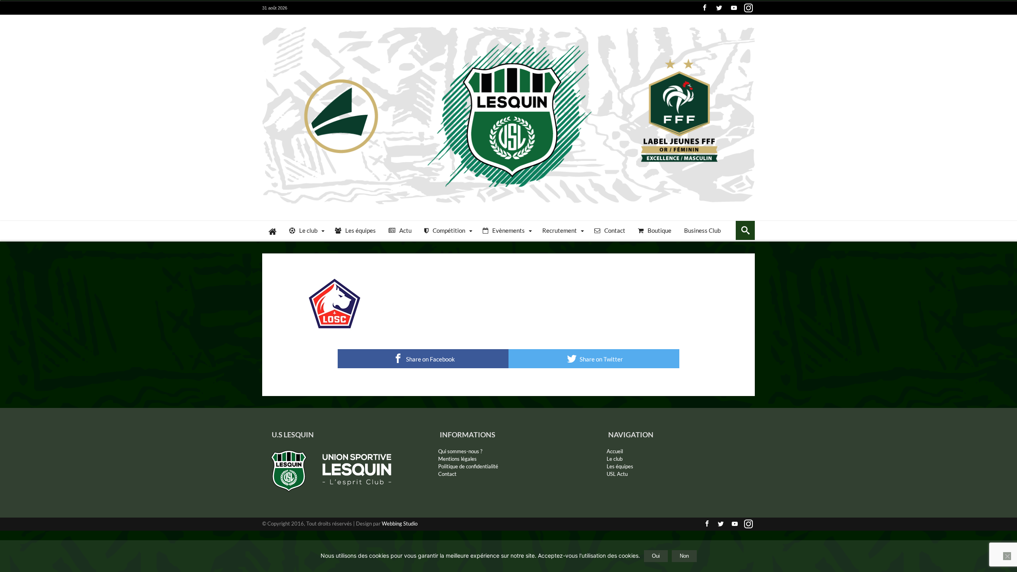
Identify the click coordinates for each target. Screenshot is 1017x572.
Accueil (615, 451)
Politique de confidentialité (468, 466)
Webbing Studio (400, 523)
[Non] (1007, 556)
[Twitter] (719, 8)
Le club (615, 459)
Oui (656, 556)
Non (684, 556)
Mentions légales (457, 459)
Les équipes (620, 466)
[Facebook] (704, 8)
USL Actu (617, 474)
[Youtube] (733, 8)
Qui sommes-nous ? (460, 451)
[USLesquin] (508, 26)
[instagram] (748, 8)
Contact (447, 474)
